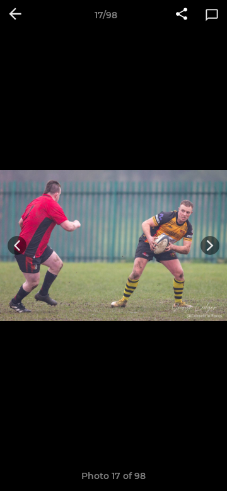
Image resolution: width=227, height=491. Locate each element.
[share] (181, 15)
